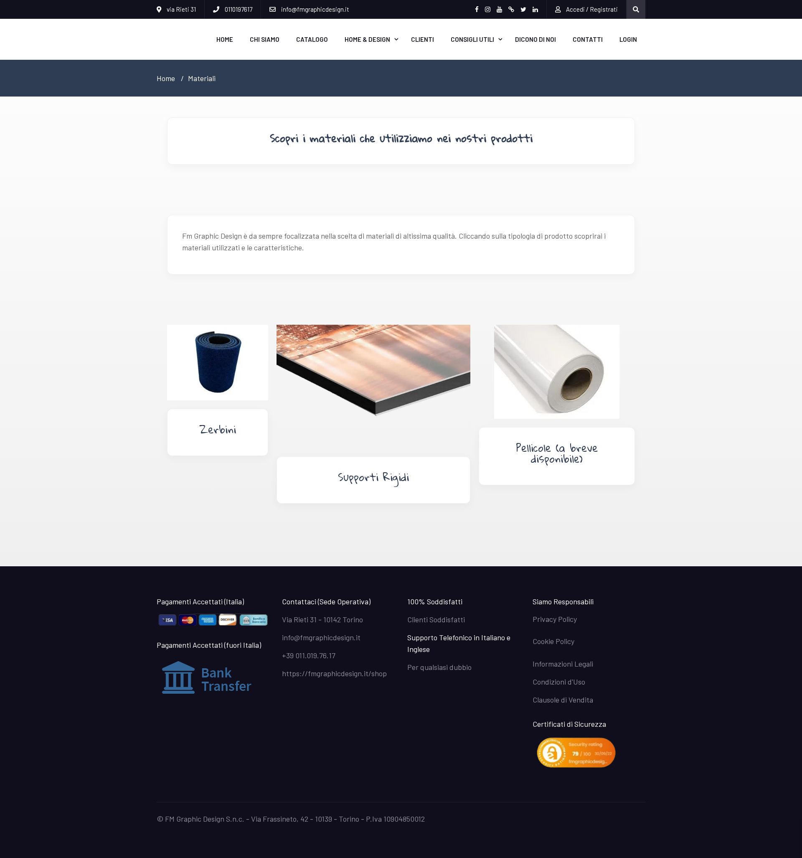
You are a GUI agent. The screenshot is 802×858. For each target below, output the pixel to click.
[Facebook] (477, 9)
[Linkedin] (535, 9)
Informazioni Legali (563, 663)
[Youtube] (499, 9)
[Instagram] (487, 9)
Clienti (422, 39)
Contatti (588, 39)
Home (224, 39)
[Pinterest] (511, 9)
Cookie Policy (553, 641)
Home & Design (367, 39)
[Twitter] (523, 9)
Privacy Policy (555, 619)
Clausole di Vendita (563, 699)
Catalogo (312, 39)
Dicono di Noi (535, 39)
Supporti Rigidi (373, 477)
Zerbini (217, 429)
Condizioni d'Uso (559, 681)
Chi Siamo (264, 39)
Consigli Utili (472, 39)
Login (628, 39)
